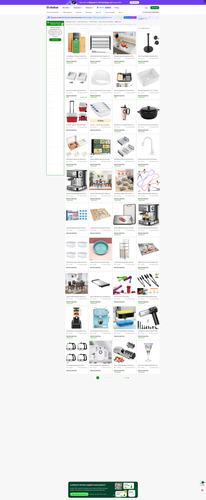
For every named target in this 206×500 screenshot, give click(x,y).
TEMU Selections (67, 12)
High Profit (98, 12)
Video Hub (78, 12)
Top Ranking (88, 12)
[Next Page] (120, 377)
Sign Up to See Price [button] (71, 61)
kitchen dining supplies (87, 24)
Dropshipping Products (70, 21)
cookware (100, 24)
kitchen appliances (113, 24)
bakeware (105, 24)
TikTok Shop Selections (53, 12)
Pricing (116, 7)
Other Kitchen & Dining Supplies (106, 21)
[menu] (87, 12)
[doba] (53, 7)
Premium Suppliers (110, 12)
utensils (94, 24)
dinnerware (121, 24)
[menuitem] (53, 12)
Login (146, 7)
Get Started (155, 7)
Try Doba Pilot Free (129, 17)
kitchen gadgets (128, 24)
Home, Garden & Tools (82, 21)
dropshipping (77, 24)
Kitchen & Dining (93, 21)
